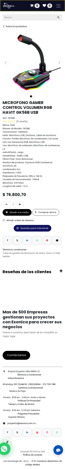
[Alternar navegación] (58, 5)
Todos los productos (16, 26)
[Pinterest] (47, 240)
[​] (7, 432)
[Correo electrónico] (57, 240)
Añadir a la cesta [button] (19, 212)
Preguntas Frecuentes (29, 413)
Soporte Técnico (16, 417)
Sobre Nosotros (16, 378)
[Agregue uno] (20, 204)
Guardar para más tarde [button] (34, 228)
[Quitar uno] (6, 204)
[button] (6, 62)
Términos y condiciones (14, 249)
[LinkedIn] (27, 240)
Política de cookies (32, 454)
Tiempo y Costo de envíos (20, 404)
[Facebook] (7, 240)
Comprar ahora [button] (47, 212)
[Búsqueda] (58, 17)
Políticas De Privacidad (29, 400)
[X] (17, 240)
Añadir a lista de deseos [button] (20, 220)
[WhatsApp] (37, 240)
